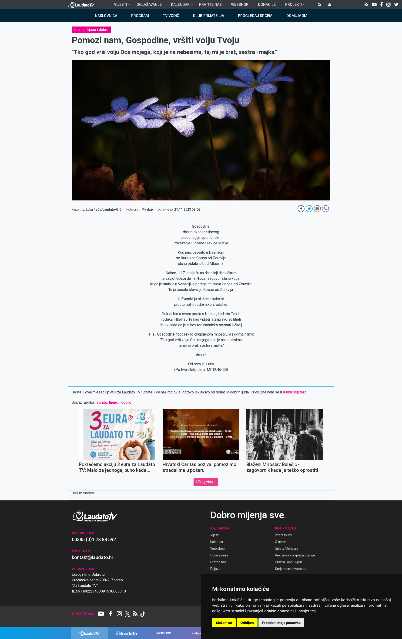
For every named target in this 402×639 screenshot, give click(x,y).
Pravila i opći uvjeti (288, 562)
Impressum (283, 535)
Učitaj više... (205, 481)
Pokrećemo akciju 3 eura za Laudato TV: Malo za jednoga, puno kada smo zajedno (117, 470)
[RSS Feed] (366, 4)
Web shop (217, 548)
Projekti (291, 5)
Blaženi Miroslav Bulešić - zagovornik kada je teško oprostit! (282, 467)
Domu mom (296, 15)
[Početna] (82, 4)
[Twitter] (396, 4)
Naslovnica (106, 15)
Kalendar (178, 5)
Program (140, 15)
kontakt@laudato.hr (92, 557)
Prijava (215, 569)
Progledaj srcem (255, 15)
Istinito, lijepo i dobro (91, 29)
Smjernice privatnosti (290, 569)
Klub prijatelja (208, 15)
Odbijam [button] (247, 623)
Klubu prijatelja (294, 392)
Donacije (267, 4)
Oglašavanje (149, 4)
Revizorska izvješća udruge (295, 555)
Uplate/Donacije (286, 548)
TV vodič (171, 15)
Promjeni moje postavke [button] (281, 623)
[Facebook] (381, 4)
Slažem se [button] (224, 623)
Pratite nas (210, 4)
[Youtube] (374, 4)
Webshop (239, 4)
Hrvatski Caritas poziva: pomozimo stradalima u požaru (199, 467)
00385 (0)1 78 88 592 (94, 539)
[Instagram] (388, 4)
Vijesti (118, 5)
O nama (281, 542)
